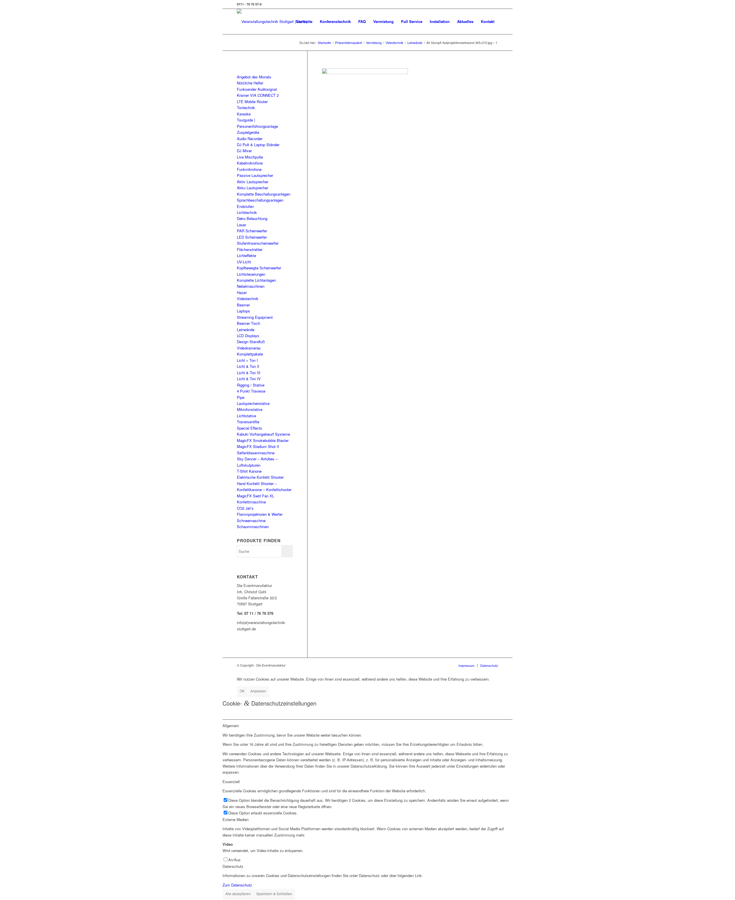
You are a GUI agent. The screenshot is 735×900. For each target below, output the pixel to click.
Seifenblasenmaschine (255, 452)
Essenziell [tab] (231, 781)
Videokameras (249, 348)
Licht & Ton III (248, 372)
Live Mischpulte (250, 157)
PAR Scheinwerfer (252, 230)
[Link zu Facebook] (494, 4)
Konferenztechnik (335, 21)
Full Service (411, 21)
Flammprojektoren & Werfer (260, 514)
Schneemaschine (251, 520)
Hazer (242, 292)
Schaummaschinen (253, 526)
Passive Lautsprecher (255, 175)
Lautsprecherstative (253, 403)
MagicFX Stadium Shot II (258, 446)
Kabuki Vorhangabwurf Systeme (263, 434)
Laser (241, 224)
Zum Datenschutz (237, 885)
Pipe (240, 397)
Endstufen (245, 206)
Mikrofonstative (249, 409)
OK (242, 690)
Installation (440, 21)
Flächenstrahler (249, 249)
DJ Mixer (244, 150)
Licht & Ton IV (249, 378)
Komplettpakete (250, 354)
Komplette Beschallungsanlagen (263, 194)
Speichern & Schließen (274, 893)
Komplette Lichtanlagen (256, 280)
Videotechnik (247, 298)
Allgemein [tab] (231, 725)
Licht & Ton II (248, 366)
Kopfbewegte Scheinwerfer (259, 268)
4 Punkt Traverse (251, 391)
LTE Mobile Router (252, 101)
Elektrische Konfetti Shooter (260, 477)
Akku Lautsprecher (252, 187)
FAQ (362, 21)
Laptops (243, 311)
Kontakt (487, 21)
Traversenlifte (248, 421)
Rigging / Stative (250, 385)
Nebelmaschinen (250, 286)
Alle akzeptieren (238, 893)
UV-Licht (244, 261)
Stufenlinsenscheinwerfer (257, 243)
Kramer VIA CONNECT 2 (258, 95)
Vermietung (383, 21)
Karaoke (244, 114)
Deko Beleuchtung (252, 218)
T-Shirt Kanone (249, 471)
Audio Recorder (249, 138)
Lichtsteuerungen (251, 274)
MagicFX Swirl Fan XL (255, 496)
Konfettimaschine (251, 502)
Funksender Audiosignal (257, 89)
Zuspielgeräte (248, 132)
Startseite (304, 21)
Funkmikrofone (249, 169)
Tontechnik (246, 107)
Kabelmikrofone (250, 163)
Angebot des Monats (254, 77)
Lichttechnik (247, 212)
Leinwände (245, 329)
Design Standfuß (251, 341)
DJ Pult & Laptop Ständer (258, 144)
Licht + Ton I (247, 360)
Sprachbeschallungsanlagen (260, 200)
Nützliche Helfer (250, 83)
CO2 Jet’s (245, 508)
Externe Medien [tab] (236, 819)
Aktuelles (465, 21)
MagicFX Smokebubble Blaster (263, 440)
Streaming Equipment (255, 317)
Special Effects (249, 428)
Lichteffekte (246, 255)
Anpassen (258, 690)
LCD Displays (248, 335)
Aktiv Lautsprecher (252, 181)
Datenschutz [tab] (233, 866)
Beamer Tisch (248, 323)
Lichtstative (246, 415)
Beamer (243, 305)
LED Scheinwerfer (252, 237)
